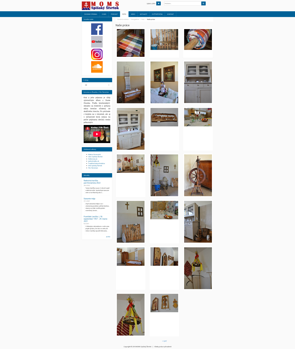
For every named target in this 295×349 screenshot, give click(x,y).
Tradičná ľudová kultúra (96, 163)
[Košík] (158, 3)
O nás (104, 14)
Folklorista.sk (92, 159)
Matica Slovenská (94, 154)
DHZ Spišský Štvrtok (95, 166)
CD (97, 85)
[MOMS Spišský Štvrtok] (102, 5)
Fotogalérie (135, 19)
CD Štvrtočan (157, 14)
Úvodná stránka (90, 14)
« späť (164, 341)
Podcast (114, 14)
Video (133, 14)
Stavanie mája (89, 198)
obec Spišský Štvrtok (95, 157)
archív (108, 237)
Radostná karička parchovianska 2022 (92, 181)
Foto (124, 14)
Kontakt (170, 14)
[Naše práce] (131, 43)
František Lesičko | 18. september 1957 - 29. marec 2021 (95, 219)
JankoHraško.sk (93, 161)
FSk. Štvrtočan (93, 168)
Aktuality (143, 14)
